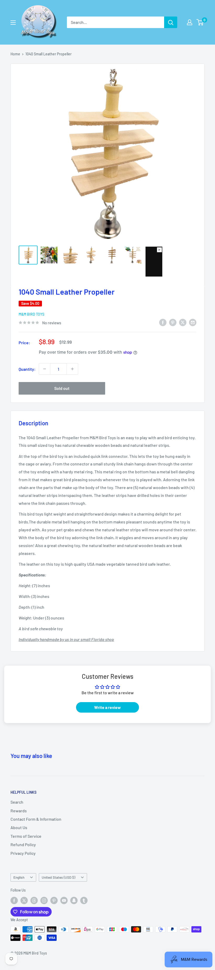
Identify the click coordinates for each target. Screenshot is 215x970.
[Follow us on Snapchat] (74, 900)
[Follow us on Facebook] (14, 900)
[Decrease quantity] (44, 368)
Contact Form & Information (35, 819)
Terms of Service (25, 836)
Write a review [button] (107, 707)
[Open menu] (13, 22)
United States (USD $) (58, 877)
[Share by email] (192, 322)
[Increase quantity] (72, 368)
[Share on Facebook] (162, 322)
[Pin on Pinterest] (172, 322)
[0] (200, 22)
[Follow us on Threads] (34, 900)
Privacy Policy (23, 853)
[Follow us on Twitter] (24, 900)
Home (15, 54)
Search (16, 801)
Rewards (18, 810)
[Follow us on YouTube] (64, 900)
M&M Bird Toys (31, 314)
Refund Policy (23, 844)
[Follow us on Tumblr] (84, 900)
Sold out (61, 388)
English (18, 877)
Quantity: (27, 369)
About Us (18, 827)
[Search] (170, 22)
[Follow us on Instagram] (44, 900)
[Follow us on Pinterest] (54, 900)
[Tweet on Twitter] (182, 322)
